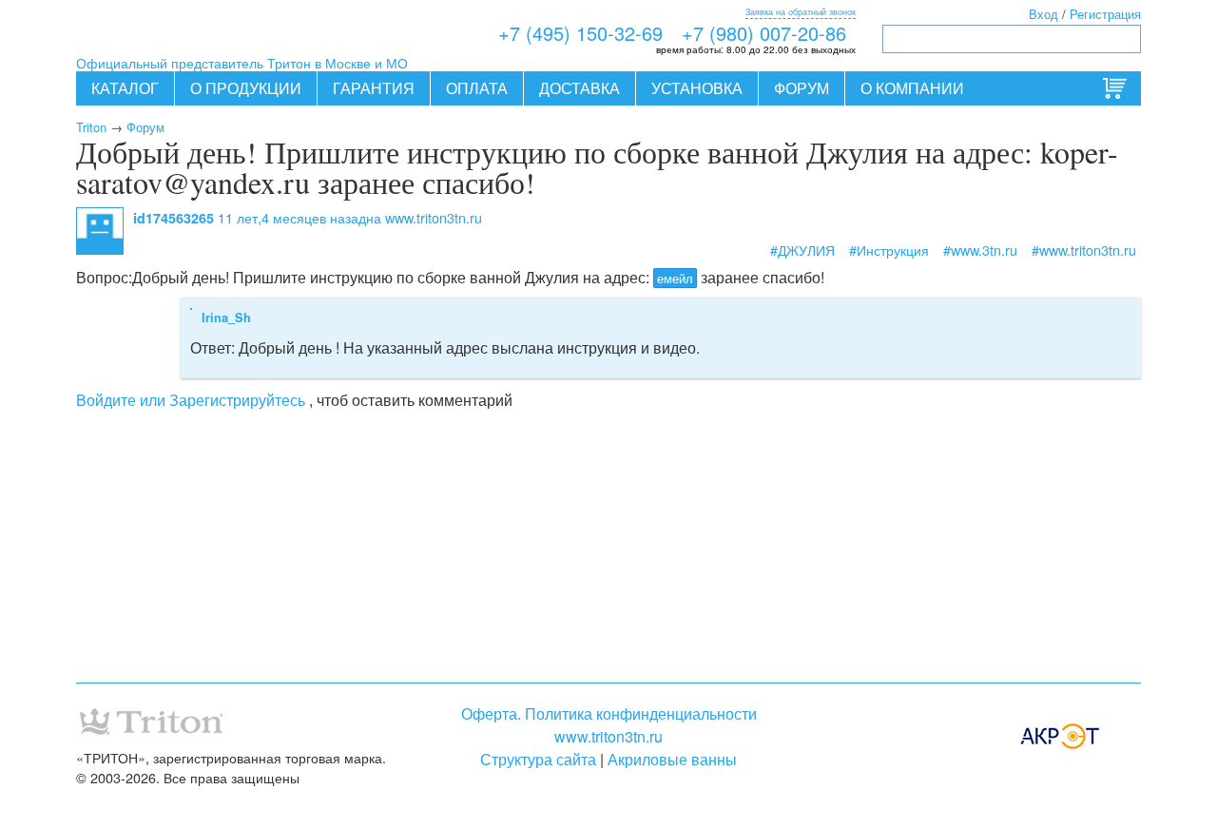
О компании (912, 88)
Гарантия (374, 88)
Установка (697, 88)
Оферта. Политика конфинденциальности (609, 713)
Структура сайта (538, 759)
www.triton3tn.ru (608, 736)
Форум (801, 88)
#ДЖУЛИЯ (802, 250)
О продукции (245, 88)
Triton (91, 127)
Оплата (477, 88)
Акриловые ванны (672, 759)
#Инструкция (889, 250)
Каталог (125, 88)
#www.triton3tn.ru (1084, 250)
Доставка (579, 88)
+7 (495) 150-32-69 (580, 33)
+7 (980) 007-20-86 (764, 33)
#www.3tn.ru (980, 250)
